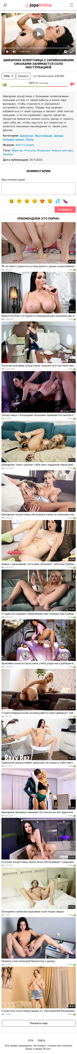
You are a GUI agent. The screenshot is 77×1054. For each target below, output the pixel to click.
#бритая (17, 150)
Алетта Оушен (25, 145)
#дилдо (8, 154)
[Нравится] (4, 84)
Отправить (65, 209)
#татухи (29, 150)
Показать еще (39, 1023)
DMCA (41, 1040)
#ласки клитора (62, 150)
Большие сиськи (13, 139)
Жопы (29, 139)
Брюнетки (26, 135)
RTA (30, 1040)
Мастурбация (43, 135)
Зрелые (58, 135)
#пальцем (43, 150)
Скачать (23, 76)
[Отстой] (72, 84)
